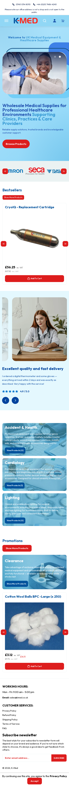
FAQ (4, 728)
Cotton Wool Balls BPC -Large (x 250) (33, 596)
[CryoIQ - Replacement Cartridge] (34, 238)
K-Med (14, 768)
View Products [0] (15, 450)
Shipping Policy (9, 719)
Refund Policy (9, 715)
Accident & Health (21, 427)
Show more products (17, 548)
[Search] (44, 21)
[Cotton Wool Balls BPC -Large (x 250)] (34, 626)
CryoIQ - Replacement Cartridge (29, 207)
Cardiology (15, 462)
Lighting (12, 498)
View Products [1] (15, 485)
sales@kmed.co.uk (19, 697)
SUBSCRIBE (59, 758)
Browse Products (16, 143)
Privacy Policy (9, 710)
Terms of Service (11, 723)
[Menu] (6, 20)
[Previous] (5, 400)
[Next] (15, 400)
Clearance (14, 561)
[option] (34, 244)
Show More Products (13, 197)
